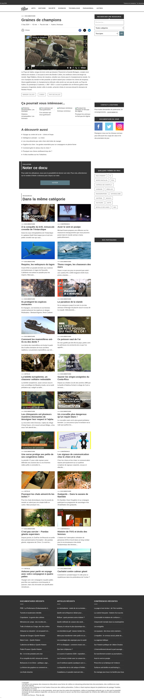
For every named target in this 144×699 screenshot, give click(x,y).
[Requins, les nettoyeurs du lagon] (38, 250)
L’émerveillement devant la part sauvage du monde (108, 649)
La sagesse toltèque (101, 640)
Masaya (108, 198)
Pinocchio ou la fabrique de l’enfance (107, 663)
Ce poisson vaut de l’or (69, 339)
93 (110, 176)
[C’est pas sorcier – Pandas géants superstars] (38, 518)
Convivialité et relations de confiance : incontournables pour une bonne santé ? (108, 618)
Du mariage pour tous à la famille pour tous (109, 672)
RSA (112, 180)
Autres (100, 8)
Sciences (62, 8)
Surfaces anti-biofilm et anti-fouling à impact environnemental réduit (106, 668)
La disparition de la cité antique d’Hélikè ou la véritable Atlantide (71, 668)
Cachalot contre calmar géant (72, 571)
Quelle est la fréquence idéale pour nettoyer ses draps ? (69, 613)
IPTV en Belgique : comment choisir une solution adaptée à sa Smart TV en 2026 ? (71, 645)
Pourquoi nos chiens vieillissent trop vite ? (37, 151)
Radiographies (101, 193)
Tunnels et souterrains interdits (30, 613)
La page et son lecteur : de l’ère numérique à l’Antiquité (109, 608)
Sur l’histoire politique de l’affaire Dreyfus (108, 645)
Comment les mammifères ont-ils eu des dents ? (37, 340)
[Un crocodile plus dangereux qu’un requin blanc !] (74, 400)
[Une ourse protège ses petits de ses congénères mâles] (38, 440)
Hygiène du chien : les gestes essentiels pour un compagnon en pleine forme (49, 144)
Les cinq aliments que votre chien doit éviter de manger (42, 141)
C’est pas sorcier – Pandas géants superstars (34, 532)
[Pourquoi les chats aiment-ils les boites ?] (38, 480)
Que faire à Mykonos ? (65, 649)
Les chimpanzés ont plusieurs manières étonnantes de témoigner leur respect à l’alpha (37, 417)
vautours (99, 202)
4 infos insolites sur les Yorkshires (34, 154)
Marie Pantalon (101, 180)
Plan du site (40, 695)
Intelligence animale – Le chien (34, 138)
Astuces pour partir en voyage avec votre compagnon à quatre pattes (37, 574)
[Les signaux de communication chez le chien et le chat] (74, 440)
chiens (41, 94)
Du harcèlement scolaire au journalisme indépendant (108, 654)
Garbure (99, 189)
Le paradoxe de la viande (70, 302)
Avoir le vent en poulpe (69, 227)
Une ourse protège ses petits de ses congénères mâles (37, 455)
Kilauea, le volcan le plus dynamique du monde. (71, 627)
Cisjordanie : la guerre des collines (32, 617)
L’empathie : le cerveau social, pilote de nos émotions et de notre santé (107, 636)
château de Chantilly (104, 185)
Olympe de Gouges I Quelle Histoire (32, 635)
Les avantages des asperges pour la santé (71, 640)
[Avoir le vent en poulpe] (74, 213)
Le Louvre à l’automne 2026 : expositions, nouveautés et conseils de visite (71, 654)
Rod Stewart (101, 176)
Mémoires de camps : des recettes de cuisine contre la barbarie (33, 622)
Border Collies (28, 94)
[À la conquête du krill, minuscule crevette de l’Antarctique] (38, 213)
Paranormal (88, 8)
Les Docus (31, 695)
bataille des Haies (103, 207)
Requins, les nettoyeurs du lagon (37, 264)
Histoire (42, 8)
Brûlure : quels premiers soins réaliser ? (71, 617)
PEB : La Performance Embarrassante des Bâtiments (34, 608)
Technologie (74, 8)
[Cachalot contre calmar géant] (74, 557)
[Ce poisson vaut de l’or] (74, 325)
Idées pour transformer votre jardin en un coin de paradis (71, 636)
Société (52, 8)
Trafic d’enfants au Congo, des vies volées (34, 626)
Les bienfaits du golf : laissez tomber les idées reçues (71, 631)
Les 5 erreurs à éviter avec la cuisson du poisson (71, 659)
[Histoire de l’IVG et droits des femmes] (74, 518)
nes (114, 207)
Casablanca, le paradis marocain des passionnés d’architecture (70, 672)
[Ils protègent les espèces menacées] (38, 288)
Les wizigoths (99, 626)
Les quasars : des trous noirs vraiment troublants (107, 631)
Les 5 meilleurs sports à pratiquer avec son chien (72, 663)
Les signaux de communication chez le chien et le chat (73, 455)
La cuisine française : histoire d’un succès (108, 613)
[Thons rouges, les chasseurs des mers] (74, 250)
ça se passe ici (112, 112)
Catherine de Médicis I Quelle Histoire (33, 645)
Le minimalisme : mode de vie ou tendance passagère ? (72, 608)
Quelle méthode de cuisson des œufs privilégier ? (70, 622)
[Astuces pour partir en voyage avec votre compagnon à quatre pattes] (38, 557)
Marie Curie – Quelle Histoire (30, 640)
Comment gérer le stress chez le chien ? (37, 148)
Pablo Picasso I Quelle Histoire (31, 649)
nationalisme (116, 193)
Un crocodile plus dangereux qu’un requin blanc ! (72, 415)
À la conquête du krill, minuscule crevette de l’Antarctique (37, 228)
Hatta (109, 202)
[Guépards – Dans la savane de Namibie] (74, 480)
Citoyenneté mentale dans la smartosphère (109, 622)
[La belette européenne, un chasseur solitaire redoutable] (38, 363)
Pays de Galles (54, 94)
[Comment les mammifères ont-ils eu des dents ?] (38, 325)
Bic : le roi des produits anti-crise (31, 654)
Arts (33, 8)
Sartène (99, 198)
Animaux (60, 24)
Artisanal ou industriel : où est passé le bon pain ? (35, 631)
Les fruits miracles (26, 672)
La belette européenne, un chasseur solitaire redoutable (36, 378)
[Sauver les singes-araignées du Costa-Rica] (74, 363)
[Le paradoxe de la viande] (74, 288)
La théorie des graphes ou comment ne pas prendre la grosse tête (33, 668)
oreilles (109, 189)
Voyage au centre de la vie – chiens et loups (38, 134)
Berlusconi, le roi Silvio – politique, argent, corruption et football (34, 663)
